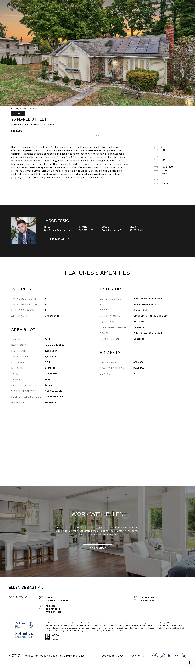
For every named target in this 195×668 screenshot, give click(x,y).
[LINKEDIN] (169, 655)
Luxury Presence (74, 655)
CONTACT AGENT (59, 239)
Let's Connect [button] (97, 548)
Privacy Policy (135, 655)
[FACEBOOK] (155, 655)
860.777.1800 (86, 230)
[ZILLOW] (183, 655)
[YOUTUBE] (176, 655)
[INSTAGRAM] (162, 655)
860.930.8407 (147, 600)
